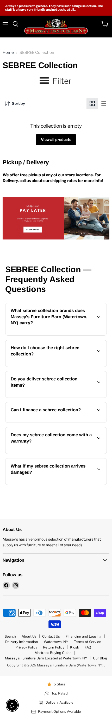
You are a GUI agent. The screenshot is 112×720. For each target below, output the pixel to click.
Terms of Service (87, 642)
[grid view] (92, 103)
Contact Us (51, 636)
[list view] (103, 103)
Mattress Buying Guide (53, 653)
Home (8, 52)
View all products (56, 139)
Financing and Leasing (84, 636)
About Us (29, 636)
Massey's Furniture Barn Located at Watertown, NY (46, 658)
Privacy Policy (26, 647)
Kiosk (74, 647)
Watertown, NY (56, 642)
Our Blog (100, 658)
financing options (48, 421)
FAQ (88, 647)
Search (10, 636)
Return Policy (53, 647)
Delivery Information (21, 642)
